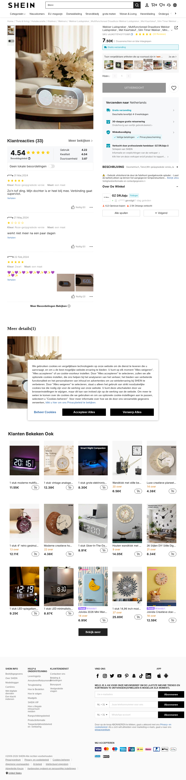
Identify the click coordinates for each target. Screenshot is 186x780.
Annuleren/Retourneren (39, 680)
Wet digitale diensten (11, 692)
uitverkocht (134, 87)
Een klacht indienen (10, 697)
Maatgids (32, 698)
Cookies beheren (61, 760)
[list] (124, 676)
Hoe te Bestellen (36, 689)
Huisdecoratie (38, 21)
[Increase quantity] (128, 76)
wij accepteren (104, 743)
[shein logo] (21, 5)
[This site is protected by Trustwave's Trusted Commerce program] (97, 756)
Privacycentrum (13, 760)
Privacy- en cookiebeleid (37, 760)
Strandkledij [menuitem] (92, 13)
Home (10, 21)
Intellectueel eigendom (57, 764)
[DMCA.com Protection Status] (106, 756)
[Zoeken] (137, 5)
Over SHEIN (11, 678)
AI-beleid (37, 764)
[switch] (51, 166)
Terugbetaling (34, 685)
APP (159, 669)
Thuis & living (22, 21)
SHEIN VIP (33, 702)
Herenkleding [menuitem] (147, 13)
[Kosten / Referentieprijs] (114, 41)
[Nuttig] (73, 207)
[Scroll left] (171, 13)
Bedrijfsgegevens (14, 674)
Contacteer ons (57, 674)
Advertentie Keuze (14, 768)
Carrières (10, 687)
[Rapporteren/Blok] (91, 207)
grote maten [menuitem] (109, 13)
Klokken (52, 21)
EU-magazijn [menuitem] (55, 13)
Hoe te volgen (35, 693)
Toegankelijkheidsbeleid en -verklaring (40, 725)
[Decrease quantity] (114, 76)
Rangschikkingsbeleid (39, 716)
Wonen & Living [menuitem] (128, 13)
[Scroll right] (175, 13)
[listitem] (108, 65)
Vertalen (11, 198)
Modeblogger (12, 682)
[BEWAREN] (174, 88)
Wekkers (62, 21)
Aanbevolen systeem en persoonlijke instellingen (51, 768)
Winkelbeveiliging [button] (121, 132)
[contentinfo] (139, 749)
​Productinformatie (36, 720)
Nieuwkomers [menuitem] (37, 13)
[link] (154, 5)
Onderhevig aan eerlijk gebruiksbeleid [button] (131, 125)
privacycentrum (102, 729)
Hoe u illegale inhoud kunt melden (35, 709)
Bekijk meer (93, 632)
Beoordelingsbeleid (19, 158)
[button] (169, 5)
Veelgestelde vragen (56, 689)
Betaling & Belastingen (56, 679)
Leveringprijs (34, 676)
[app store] (159, 677)
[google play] (166, 677)
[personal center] (147, 5)
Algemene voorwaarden (17, 764)
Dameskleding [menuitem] (74, 13)
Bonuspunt (55, 684)
